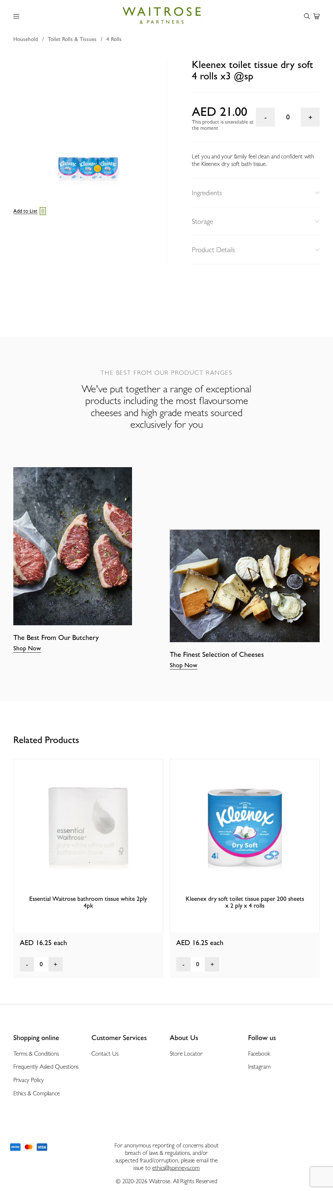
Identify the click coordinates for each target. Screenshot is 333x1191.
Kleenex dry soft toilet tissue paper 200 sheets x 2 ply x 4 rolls (245, 902)
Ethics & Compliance (36, 1093)
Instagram (259, 1066)
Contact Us (104, 1053)
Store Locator (186, 1053)
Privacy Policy (28, 1079)
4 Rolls (114, 39)
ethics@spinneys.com (176, 1167)
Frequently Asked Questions (46, 1066)
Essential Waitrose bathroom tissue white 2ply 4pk (88, 902)
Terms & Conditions (36, 1053)
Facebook (259, 1053)
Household (25, 39)
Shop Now (27, 648)
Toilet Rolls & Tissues (72, 39)
